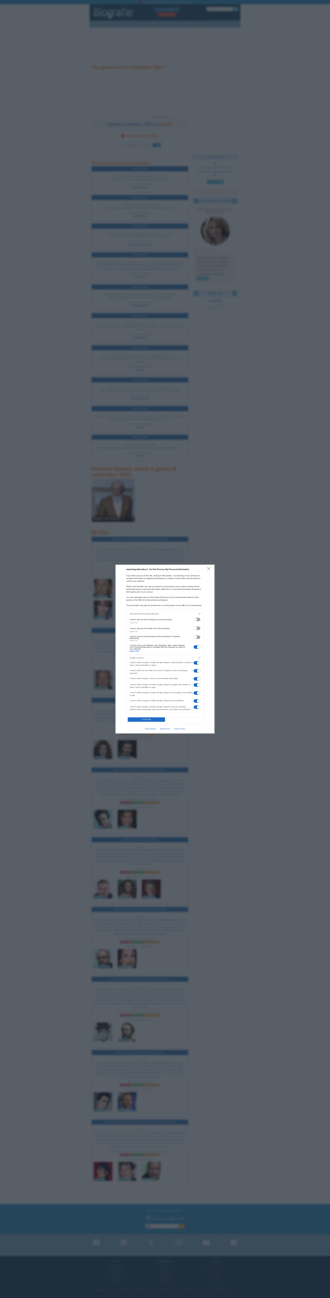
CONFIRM (146, 719)
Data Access (165, 729)
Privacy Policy (179, 729)
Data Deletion (150, 729)
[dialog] (165, 649)
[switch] (197, 619)
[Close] (209, 569)
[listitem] (165, 613)
